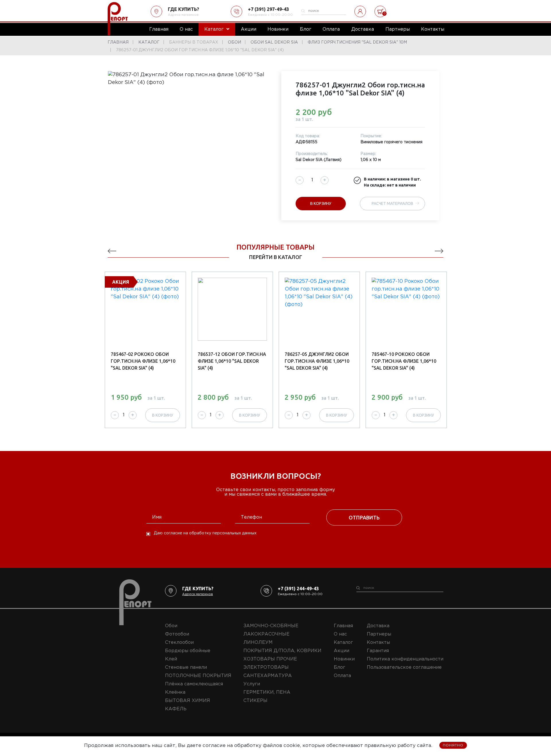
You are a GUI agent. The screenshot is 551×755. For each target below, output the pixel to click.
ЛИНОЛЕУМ (258, 642)
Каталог (343, 642)
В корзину (320, 203)
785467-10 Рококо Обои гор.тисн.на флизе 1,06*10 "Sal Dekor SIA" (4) (404, 361)
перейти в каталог (275, 257)
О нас (340, 634)
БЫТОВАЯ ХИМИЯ (187, 701)
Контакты (378, 642)
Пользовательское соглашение (404, 667)
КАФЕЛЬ (176, 709)
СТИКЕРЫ (255, 701)
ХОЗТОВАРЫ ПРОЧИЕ (270, 659)
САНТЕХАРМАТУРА (267, 676)
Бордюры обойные (187, 651)
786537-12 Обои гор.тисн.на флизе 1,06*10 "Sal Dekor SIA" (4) (232, 361)
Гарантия (378, 651)
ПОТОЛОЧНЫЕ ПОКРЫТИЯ (198, 676)
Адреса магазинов (183, 14)
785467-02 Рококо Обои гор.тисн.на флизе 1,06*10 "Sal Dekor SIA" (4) (143, 361)
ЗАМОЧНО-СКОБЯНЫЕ (270, 626)
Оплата (342, 676)
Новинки (344, 659)
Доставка (378, 626)
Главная (343, 626)
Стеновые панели (186, 667)
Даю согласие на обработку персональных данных (205, 533)
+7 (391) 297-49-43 (268, 9)
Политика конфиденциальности (405, 659)
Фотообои (177, 634)
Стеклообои (179, 642)
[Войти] (360, 11)
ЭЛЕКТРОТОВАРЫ (266, 667)
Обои (171, 626)
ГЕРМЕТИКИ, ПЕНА (266, 692)
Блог (339, 667)
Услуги (251, 684)
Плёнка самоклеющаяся (194, 684)
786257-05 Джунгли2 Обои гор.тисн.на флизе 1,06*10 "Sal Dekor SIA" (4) (317, 361)
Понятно (453, 745)
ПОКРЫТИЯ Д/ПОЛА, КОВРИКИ (282, 651)
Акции (341, 651)
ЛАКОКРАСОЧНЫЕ (266, 634)
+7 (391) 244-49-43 (298, 588)
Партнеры (379, 634)
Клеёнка (175, 692)
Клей (171, 659)
